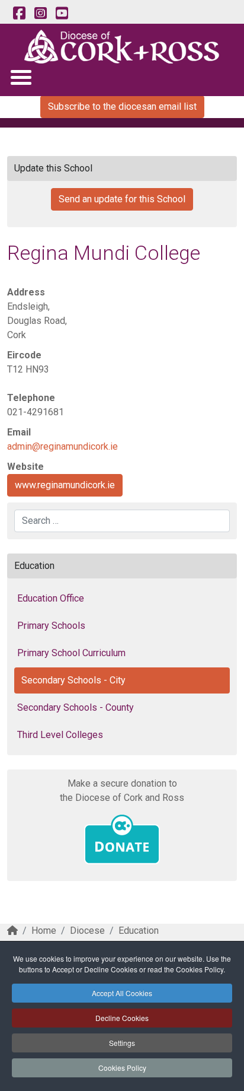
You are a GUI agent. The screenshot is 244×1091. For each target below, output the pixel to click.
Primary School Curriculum (71, 653)
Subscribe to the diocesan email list (122, 106)
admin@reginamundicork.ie (62, 446)
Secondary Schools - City (73, 680)
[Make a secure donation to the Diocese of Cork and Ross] (122, 839)
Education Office (50, 598)
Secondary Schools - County (75, 707)
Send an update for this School (122, 199)
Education (138, 930)
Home (43, 930)
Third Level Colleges (60, 734)
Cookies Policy (122, 1068)
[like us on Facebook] (19, 13)
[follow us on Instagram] (40, 13)
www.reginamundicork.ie (65, 485)
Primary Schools (51, 625)
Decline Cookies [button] (122, 1018)
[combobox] (122, 521)
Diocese (87, 930)
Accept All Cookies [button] (122, 993)
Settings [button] (122, 1043)
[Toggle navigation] (20, 76)
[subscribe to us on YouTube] (61, 13)
